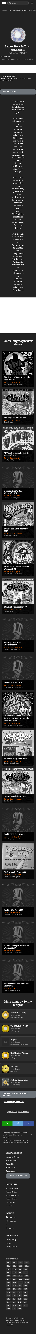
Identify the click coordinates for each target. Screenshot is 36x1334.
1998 (14, 1286)
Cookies (9, 1243)
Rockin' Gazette (11, 1199)
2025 (20, 1262)
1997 (19, 1286)
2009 (20, 1276)
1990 (14, 1292)
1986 (14, 1295)
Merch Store (10, 1206)
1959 (14, 1305)
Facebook (12, 1217)
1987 (8, 1295)
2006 (14, 1279)
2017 (19, 1269)
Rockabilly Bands (12, 1188)
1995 (8, 1289)
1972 (13, 1302)
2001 (20, 1282)
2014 (14, 1272)
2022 (14, 1266)
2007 (8, 1279)
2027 (8, 1262)
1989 (19, 1292)
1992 (25, 1289)
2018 (14, 1269)
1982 (8, 1299)
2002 (14, 1282)
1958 (19, 1305)
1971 (19, 1302)
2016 (25, 1269)
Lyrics (9, 10)
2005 (21, 1279)
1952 (19, 1309)
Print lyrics (11, 92)
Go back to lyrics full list (14, 1102)
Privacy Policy (11, 1239)
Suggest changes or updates (18, 1112)
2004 (27, 1279)
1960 (8, 1305)
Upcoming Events (12, 1157)
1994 (14, 1289)
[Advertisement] (18, 315)
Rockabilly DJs (11, 1192)
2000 (27, 1282)
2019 (8, 1269)
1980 (19, 1299)
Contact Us (10, 1228)
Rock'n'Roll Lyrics (12, 1195)
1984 (25, 1295)
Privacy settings (11, 1246)
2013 (20, 1272)
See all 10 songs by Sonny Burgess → (15, 1094)
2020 (26, 1266)
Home (4, 10)
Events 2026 (10, 1171)
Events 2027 (10, 1167)
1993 (19, 1289)
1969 (25, 1302)
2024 (26, 1262)
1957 (25, 1305)
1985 (19, 1295)
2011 (8, 1276)
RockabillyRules (4, 3)
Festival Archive (11, 1160)
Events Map (10, 1164)
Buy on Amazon (6, 80)
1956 (8, 1309)
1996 (25, 1286)
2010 (14, 1276)
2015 (8, 1272)
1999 (8, 1286)
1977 (8, 1302)
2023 (8, 1266)
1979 (25, 1299)
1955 (14, 1309)
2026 (14, 1262)
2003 (8, 1282)
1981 (14, 1299)
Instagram (12, 1221)
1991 (8, 1292)
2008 (26, 1276)
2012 (25, 1272)
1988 (25, 1292)
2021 (20, 1266)
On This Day (10, 1202)
